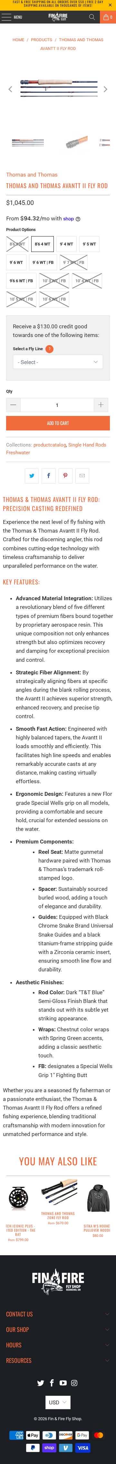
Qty (9, 391)
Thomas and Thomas (32, 174)
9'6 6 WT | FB (21, 280)
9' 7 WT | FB (73, 262)
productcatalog (50, 445)
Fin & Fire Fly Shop (64, 1418)
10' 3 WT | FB (54, 280)
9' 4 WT (66, 244)
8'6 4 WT (42, 244)
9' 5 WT (89, 244)
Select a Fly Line (32, 348)
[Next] (105, 89)
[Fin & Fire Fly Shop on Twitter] (41, 1384)
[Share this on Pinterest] (65, 476)
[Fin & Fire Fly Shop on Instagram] (74, 1384)
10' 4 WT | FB (87, 280)
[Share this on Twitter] (32, 476)
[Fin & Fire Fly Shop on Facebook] (52, 1384)
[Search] (92, 17)
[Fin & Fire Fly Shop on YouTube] (63, 1384)
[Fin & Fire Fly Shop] (58, 17)
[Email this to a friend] (82, 476)
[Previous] (11, 89)
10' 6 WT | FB (54, 299)
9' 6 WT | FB (43, 262)
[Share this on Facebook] (48, 476)
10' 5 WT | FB (21, 299)
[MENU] (2, 17)
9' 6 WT (16, 262)
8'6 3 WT (17, 244)
